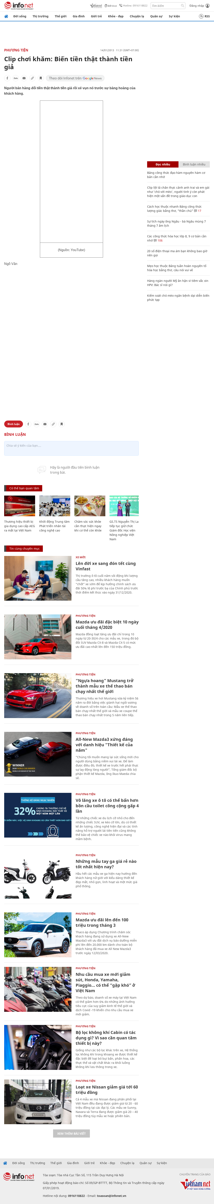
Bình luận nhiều (194, 164)
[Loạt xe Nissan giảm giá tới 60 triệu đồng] (37, 1101)
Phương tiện (16, 50)
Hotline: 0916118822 (135, 5)
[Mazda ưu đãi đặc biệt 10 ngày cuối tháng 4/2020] (37, 636)
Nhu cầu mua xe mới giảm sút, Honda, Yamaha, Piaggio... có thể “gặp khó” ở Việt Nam (105, 982)
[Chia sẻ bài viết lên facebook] (7, 78)
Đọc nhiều (163, 164)
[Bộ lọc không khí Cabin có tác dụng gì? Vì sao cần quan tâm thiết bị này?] (37, 1047)
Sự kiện (174, 16)
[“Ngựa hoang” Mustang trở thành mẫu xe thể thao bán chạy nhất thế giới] (37, 695)
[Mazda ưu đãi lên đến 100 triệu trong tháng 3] (37, 934)
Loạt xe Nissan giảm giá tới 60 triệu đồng (107, 1089)
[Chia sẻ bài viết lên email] (24, 78)
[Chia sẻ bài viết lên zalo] (16, 78)
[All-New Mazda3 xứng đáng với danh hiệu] (37, 754)
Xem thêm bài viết (71, 1133)
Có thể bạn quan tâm (24, 488)
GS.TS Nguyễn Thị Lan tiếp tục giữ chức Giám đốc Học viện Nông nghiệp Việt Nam (125, 530)
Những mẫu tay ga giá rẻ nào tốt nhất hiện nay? (106, 864)
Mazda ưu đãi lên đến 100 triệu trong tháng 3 (102, 922)
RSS (207, 16)
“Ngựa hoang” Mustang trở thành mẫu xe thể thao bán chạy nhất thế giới (105, 686)
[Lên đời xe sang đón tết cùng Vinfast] (37, 578)
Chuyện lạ (137, 16)
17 (199, 211)
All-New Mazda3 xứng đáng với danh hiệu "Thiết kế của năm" (104, 744)
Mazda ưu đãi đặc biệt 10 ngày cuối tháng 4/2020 (107, 624)
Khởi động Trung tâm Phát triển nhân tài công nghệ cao (54, 526)
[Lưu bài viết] (41, 78)
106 (160, 240)
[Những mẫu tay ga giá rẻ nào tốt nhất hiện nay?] (37, 876)
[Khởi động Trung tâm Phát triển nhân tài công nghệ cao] (54, 506)
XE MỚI (80, 557)
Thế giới (60, 16)
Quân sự (156, 16)
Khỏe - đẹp (116, 16)
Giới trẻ (96, 16)
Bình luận (14, 424)
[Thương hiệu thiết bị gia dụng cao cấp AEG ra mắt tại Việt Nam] (19, 506)
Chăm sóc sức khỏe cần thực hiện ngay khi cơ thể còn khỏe (88, 526)
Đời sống (19, 16)
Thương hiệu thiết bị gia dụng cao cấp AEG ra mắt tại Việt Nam (19, 526)
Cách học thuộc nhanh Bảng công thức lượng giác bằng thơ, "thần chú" (174, 209)
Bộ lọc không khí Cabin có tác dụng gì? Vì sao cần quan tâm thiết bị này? (106, 1038)
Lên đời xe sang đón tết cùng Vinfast (106, 566)
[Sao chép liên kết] (32, 78)
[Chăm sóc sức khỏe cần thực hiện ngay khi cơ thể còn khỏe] (89, 506)
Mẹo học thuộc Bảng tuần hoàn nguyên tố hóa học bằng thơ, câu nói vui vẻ (176, 268)
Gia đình (79, 16)
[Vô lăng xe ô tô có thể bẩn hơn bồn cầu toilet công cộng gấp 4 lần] (37, 815)
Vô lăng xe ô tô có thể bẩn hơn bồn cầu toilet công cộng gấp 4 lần (107, 805)
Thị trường (40, 16)
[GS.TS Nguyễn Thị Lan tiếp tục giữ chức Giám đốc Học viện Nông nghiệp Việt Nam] (125, 506)
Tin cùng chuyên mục (24, 549)
